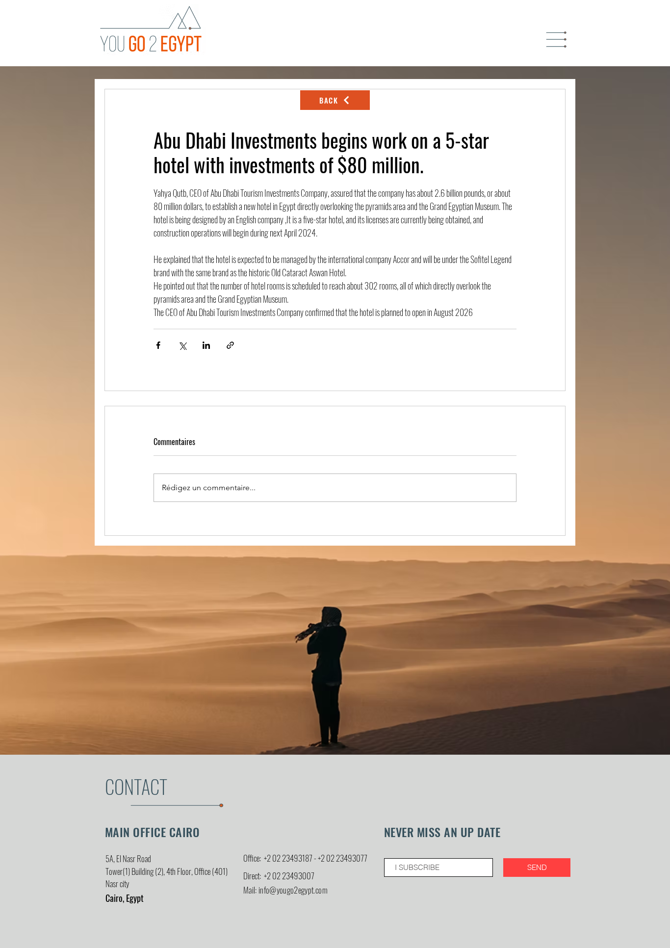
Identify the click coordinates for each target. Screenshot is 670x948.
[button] (556, 40)
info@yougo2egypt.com (293, 890)
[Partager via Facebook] (158, 345)
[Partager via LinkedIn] (206, 345)
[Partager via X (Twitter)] (182, 345)
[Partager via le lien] (230, 345)
